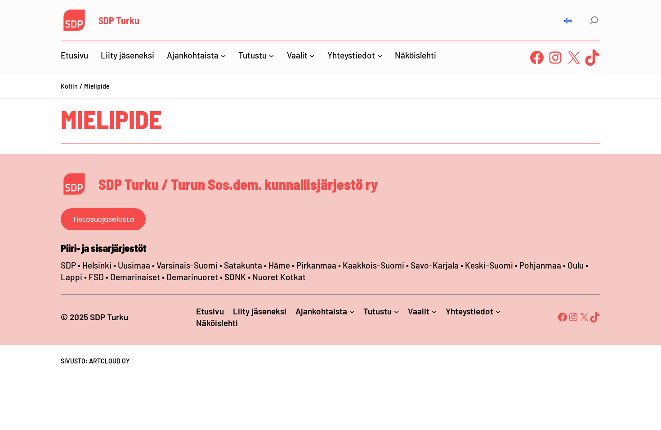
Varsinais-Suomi (187, 265)
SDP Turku (118, 20)
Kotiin (69, 86)
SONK (235, 277)
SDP (68, 265)
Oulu (575, 265)
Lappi (71, 277)
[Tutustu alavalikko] (271, 55)
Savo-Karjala (435, 265)
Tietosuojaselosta (103, 219)
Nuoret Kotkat (279, 277)
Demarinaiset (135, 277)
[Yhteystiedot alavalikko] (379, 55)
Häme (280, 265)
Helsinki (97, 265)
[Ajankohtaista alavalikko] (223, 55)
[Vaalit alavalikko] (311, 55)
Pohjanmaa (541, 265)
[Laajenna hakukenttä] (594, 20)
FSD (96, 277)
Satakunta (243, 265)
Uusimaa (134, 265)
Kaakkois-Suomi (373, 265)
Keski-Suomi (489, 265)
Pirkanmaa (316, 265)
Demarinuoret (192, 277)
